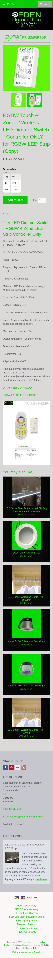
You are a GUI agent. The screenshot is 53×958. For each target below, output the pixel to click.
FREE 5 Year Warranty (26, 909)
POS (14, 952)
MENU (10, 4)
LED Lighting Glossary (26, 913)
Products (17, 35)
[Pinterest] (11, 767)
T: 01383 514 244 (12, 809)
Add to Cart (15, 200)
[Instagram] (23, 767)
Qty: (35, 200)
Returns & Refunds (27, 924)
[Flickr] (17, 767)
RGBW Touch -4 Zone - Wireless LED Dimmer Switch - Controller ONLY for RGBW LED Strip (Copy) (26, 38)
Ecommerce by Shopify (31, 952)
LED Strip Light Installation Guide (26, 917)
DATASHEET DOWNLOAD (17, 388)
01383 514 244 (26, 26)
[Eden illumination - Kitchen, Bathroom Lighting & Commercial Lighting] (26, 16)
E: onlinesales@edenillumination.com (23, 816)
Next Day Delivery (26, 905)
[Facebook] (5, 767)
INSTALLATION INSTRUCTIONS (20, 395)
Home (7, 35)
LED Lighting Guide (26, 920)
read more (41, 879)
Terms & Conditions (26, 928)
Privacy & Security (26, 932)
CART (46, 4)
